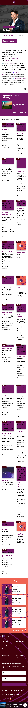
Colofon (18, 649)
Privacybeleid (20, 694)
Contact (18, 652)
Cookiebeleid (5, 699)
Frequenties (5, 645)
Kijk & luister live (6, 652)
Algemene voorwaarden (8, 694)
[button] (25, 705)
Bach (14, 60)
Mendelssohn (14, 58)
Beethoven (7, 60)
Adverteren (19, 645)
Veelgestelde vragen (19, 656)
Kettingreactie (10, 63)
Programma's (5, 655)
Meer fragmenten (18, 112)
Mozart (6, 58)
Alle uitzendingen (18, 630)
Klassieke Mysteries (20, 78)
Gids (3, 649)
